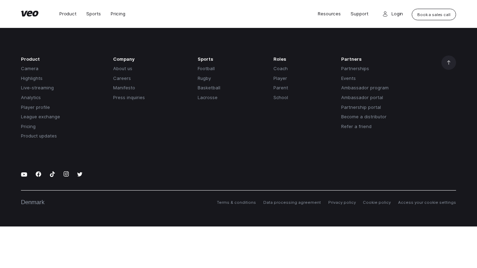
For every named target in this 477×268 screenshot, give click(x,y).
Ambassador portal (362, 97)
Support (359, 14)
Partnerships (355, 68)
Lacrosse (208, 97)
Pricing (118, 14)
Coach (280, 68)
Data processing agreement (292, 202)
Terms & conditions (236, 202)
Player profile (35, 107)
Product (67, 14)
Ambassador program (365, 87)
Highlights (32, 78)
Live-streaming (37, 87)
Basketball (209, 87)
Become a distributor (364, 116)
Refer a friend (356, 126)
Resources (329, 14)
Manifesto (124, 87)
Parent (280, 87)
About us (122, 68)
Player (280, 78)
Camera (29, 68)
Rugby (204, 78)
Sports (93, 14)
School (280, 97)
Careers (122, 78)
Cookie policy (377, 202)
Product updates (39, 136)
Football (206, 68)
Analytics (31, 97)
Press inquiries (129, 97)
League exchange (40, 116)
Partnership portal (361, 107)
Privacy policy (342, 202)
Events (348, 78)
